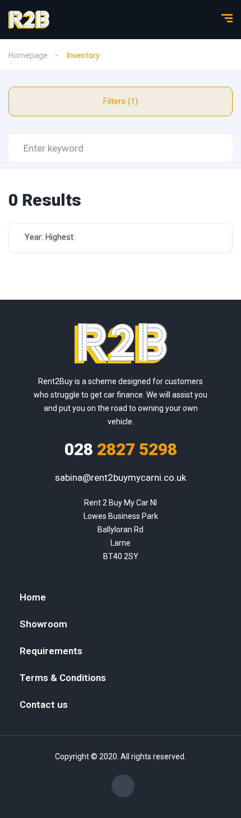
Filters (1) (120, 101)
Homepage (28, 55)
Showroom (43, 624)
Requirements (51, 650)
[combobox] (120, 238)
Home (33, 597)
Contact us (44, 704)
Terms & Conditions (63, 677)
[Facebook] (123, 785)
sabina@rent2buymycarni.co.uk (120, 477)
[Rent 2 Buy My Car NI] (28, 20)
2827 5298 (120, 449)
